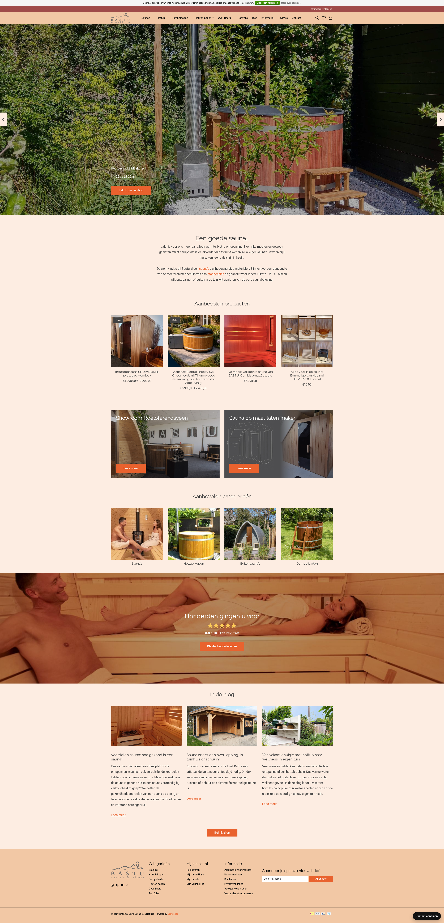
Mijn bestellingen (196, 874)
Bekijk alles (222, 832)
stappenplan (215, 274)
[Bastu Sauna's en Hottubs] (120, 18)
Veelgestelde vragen (235, 888)
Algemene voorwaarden (237, 869)
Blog (254, 17)
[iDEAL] (312, 914)
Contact (296, 17)
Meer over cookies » (291, 3)
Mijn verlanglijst (195, 883)
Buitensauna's (250, 563)
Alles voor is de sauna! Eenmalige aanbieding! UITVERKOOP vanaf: (307, 375)
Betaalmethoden (233, 874)
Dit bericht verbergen (267, 3)
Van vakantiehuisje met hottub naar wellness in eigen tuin (292, 757)
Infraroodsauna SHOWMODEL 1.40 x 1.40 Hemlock (137, 373)
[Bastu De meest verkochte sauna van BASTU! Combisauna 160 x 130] (250, 341)
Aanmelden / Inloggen (321, 9)
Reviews (283, 17)
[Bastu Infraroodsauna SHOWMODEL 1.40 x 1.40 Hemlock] (137, 341)
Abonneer (321, 878)
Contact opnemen (427, 916)
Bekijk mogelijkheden (133, 190)
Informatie (267, 17)
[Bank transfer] (317, 914)
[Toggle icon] (317, 18)
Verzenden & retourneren (238, 893)
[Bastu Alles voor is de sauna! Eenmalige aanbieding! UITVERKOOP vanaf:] (307, 341)
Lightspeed (173, 914)
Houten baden (157, 883)
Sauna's (137, 563)
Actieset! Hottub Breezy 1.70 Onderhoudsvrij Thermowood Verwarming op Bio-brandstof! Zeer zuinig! (194, 377)
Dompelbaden (307, 563)
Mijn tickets (193, 879)
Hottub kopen (193, 563)
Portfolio (243, 17)
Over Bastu (155, 888)
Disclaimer (230, 879)
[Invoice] (329, 914)
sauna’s (204, 268)
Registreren (193, 869)
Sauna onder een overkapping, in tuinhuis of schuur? (215, 757)
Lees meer (118, 815)
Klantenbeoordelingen (222, 646)
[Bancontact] (323, 914)
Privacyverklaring (233, 883)
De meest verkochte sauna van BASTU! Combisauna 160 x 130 (250, 373)
